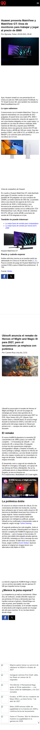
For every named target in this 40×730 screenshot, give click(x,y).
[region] (20, 14)
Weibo (9, 271)
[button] (20, 149)
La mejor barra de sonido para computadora (21, 223)
